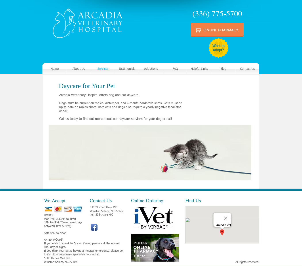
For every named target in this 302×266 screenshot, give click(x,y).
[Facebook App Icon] (94, 227)
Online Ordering (147, 200)
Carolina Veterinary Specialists (66, 254)
